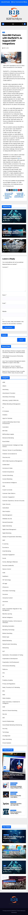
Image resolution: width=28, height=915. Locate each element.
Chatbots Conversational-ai (9, 453)
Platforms (5, 669)
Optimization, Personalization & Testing (12, 655)
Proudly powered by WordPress (9, 910)
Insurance (5, 594)
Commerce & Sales (7, 468)
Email (4, 303)
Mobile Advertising (7, 633)
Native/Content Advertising (9, 644)
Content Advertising (7, 475)
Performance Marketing (8, 665)
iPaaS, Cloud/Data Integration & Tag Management (11, 609)
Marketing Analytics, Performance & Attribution (12, 621)
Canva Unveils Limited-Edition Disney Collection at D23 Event (13, 775)
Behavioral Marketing (8, 438)
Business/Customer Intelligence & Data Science (12, 445)
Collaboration (6, 464)
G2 (18, 158)
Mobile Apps (5, 637)
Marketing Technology (8, 629)
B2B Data (4, 430)
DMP (3, 540)
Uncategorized (6, 735)
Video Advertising (7, 739)
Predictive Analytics (7, 680)
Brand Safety (5, 441)
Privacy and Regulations (8, 683)
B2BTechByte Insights (8, 434)
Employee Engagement (8, 554)
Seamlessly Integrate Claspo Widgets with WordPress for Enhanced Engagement (16, 788)
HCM (3, 572)
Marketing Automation (8, 626)
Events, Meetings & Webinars (10, 562)
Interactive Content (7, 598)
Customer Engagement (8, 497)
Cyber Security (6, 504)
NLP (3, 651)
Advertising (5, 389)
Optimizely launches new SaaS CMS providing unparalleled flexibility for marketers (16, 805)
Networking (5, 647)
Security (4, 714)
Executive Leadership (8, 565)
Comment (5, 267)
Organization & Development (10, 658)
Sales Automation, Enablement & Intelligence (11, 702)
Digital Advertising (7, 526)
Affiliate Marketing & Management (11, 404)
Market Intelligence (7, 617)
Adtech (4, 386)
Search (4, 335)
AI (3, 407)
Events (4, 558)
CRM (3, 32)
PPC (3, 673)
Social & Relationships (8, 721)
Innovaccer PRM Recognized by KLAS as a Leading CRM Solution (9, 196)
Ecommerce (5, 547)
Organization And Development (10, 662)
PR (3, 676)
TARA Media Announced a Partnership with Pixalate (13, 853)
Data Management (7, 515)
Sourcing (4, 728)
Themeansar (14, 912)
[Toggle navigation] (13, 24)
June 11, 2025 (8, 856)
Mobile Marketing (7, 640)
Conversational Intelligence (9, 482)
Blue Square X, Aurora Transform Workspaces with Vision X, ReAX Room (13, 884)
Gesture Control (6, 569)
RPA (3, 691)
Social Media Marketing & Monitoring (12, 725)
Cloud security (6, 457)
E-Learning (5, 544)
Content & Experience (8, 471)
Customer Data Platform (8, 493)
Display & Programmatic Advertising (11, 536)
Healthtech (5, 576)
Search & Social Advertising (9, 710)
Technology (5, 732)
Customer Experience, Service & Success (13, 500)
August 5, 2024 (9, 777)
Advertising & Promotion (8, 393)
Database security (7, 518)
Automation (5, 427)
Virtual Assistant (6, 743)
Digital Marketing (6, 533)
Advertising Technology (8, 396)
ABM (3, 382)
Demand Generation (7, 522)
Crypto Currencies (7, 489)
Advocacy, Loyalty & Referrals (10, 400)
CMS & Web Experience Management (12, 461)
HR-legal (4, 583)
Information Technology (8, 590)
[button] (22, 24)
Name (4, 295)
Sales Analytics (6, 698)
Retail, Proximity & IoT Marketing (11, 687)
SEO (3, 717)
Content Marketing (7, 479)
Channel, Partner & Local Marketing (11, 450)
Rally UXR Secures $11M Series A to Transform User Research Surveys (14, 248)
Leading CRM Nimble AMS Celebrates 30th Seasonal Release (18, 195)
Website (4, 311)
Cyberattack (5, 507)
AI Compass (5, 411)
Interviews (5, 601)
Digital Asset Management (9, 529)
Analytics (4, 414)
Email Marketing (6, 551)
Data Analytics (6, 511)
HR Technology (6, 580)
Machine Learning (7, 613)
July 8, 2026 (8, 840)
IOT (3, 605)
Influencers (5, 587)
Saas (3, 694)
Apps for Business (7, 418)
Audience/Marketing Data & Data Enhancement (11, 422)
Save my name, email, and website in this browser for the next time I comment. (13, 322)
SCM (3, 707)
